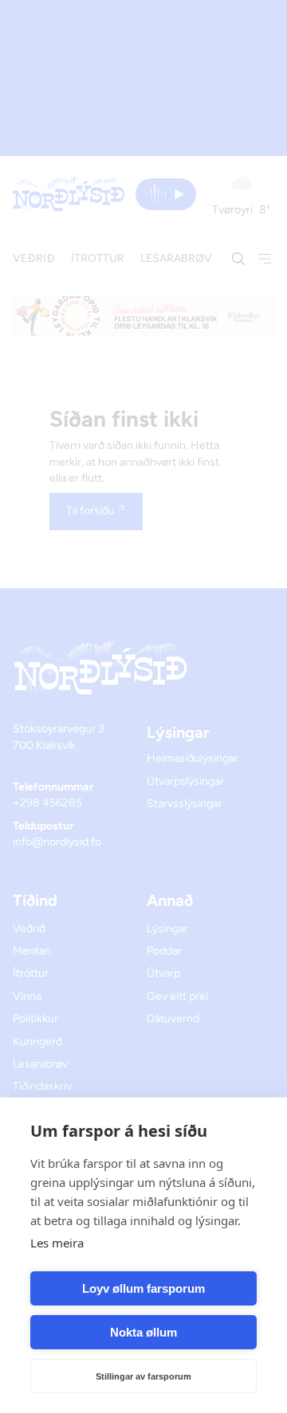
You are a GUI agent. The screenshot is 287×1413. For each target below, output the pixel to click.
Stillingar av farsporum (143, 1376)
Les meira (57, 1243)
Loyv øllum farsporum (143, 1288)
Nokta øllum (143, 1332)
